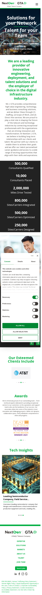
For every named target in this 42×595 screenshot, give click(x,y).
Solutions (20, 555)
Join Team (20, 571)
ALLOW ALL (20, 325)
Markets (20, 559)
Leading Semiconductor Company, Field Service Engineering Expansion (15, 507)
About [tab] (33, 261)
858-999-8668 (6, 591)
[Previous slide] (30, 354)
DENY (20, 338)
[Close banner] (37, 256)
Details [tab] (20, 261)
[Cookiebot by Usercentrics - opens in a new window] (25, 255)
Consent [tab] (7, 261)
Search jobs (20, 578)
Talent (20, 567)
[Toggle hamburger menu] (36, 4)
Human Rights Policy (9, 593)
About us (20, 563)
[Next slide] (36, 354)
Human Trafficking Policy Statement (24, 591)
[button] (18, 393)
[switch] (35, 303)
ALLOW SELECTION (20, 332)
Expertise (20, 551)
